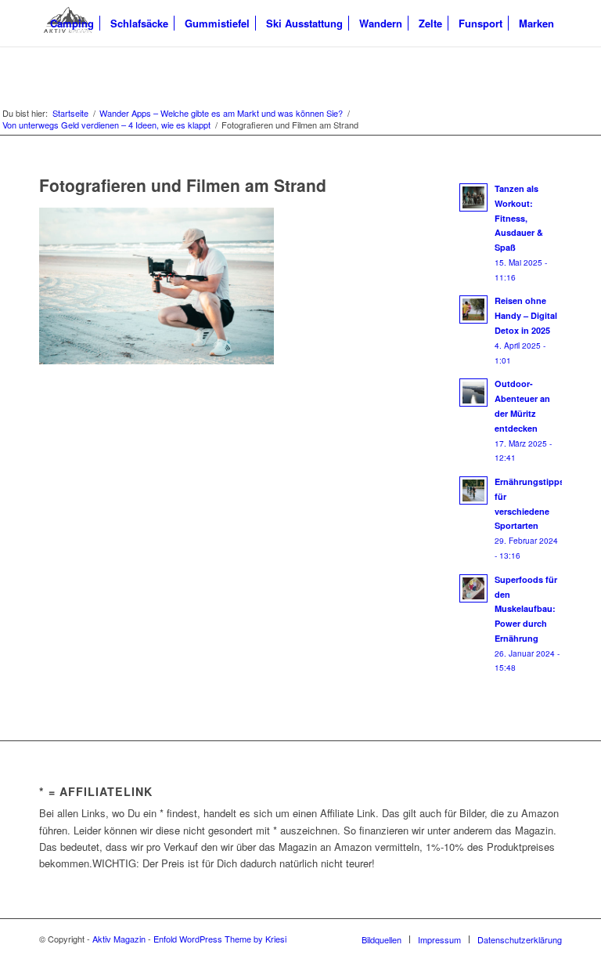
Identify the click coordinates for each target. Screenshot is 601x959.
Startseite (70, 113)
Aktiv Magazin (119, 938)
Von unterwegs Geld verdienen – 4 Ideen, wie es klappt (106, 125)
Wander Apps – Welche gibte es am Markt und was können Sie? (221, 113)
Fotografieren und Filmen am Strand (182, 185)
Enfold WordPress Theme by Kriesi (219, 938)
